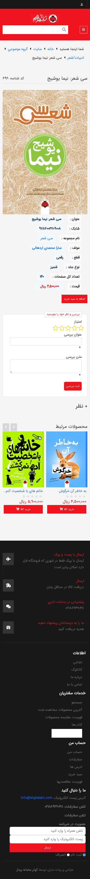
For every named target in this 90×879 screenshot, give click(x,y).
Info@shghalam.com (36, 798)
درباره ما (76, 677)
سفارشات (75, 759)
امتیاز (78, 321)
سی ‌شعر (47, 238)
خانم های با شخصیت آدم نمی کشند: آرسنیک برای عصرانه (23, 491)
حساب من (74, 752)
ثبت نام (76, 854)
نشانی (77, 662)
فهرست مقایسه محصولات (63, 717)
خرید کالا (25, 509)
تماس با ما (74, 684)
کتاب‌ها (77, 724)
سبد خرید (75, 774)
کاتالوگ (76, 669)
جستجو (76, 702)
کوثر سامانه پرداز (27, 869)
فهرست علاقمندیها (69, 781)
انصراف (60, 854)
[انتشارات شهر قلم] (45, 17)
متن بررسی (74, 357)
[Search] (64, 30)
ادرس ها (76, 767)
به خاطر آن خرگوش (72, 491)
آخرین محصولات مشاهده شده (60, 710)
